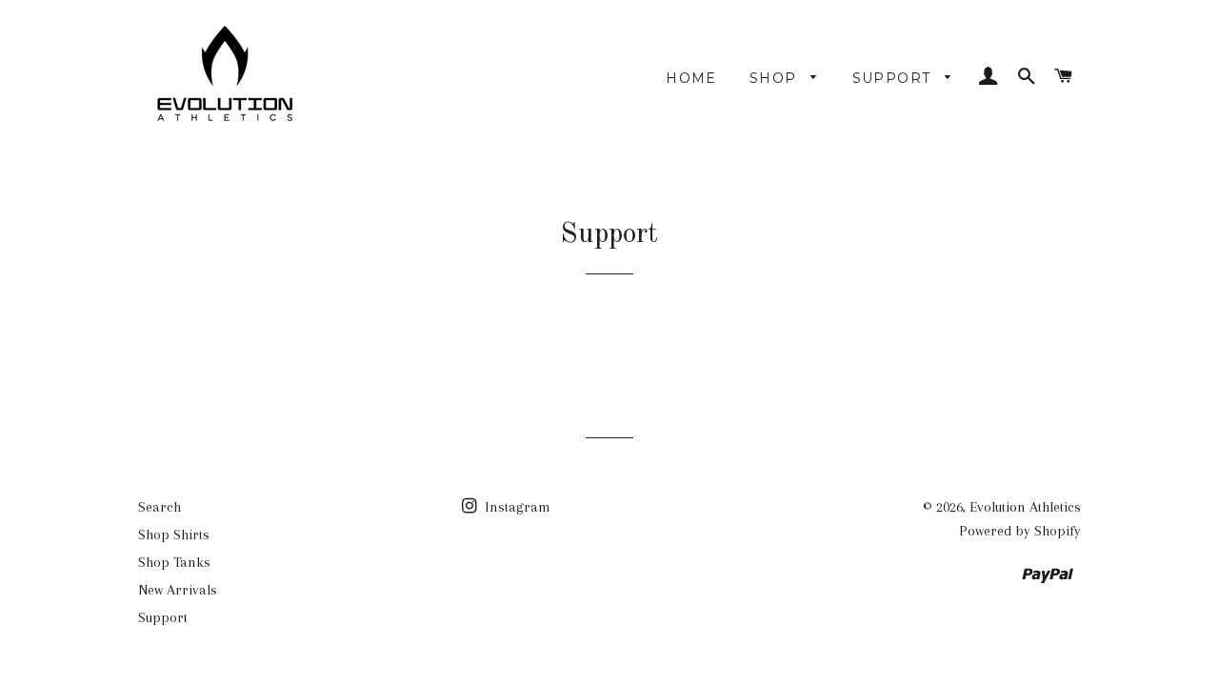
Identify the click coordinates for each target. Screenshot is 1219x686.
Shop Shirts (174, 534)
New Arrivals (177, 589)
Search (159, 506)
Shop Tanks (174, 562)
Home (691, 78)
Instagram (515, 506)
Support (894, 78)
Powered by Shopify (1020, 530)
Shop (775, 78)
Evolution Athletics (1025, 506)
